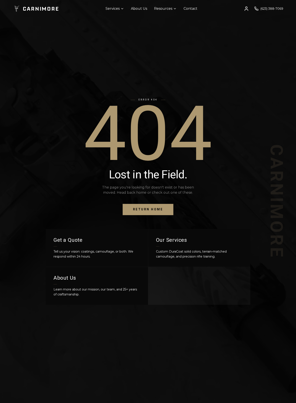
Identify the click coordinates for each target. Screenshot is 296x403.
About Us (139, 8)
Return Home (148, 209)
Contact (190, 8)
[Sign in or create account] (246, 8)
